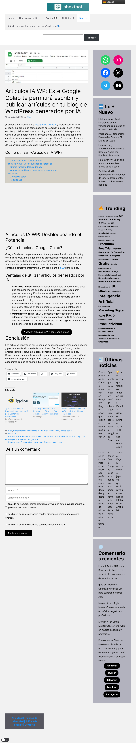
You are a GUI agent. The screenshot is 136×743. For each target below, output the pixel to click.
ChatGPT (111, 223)
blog (118, 220)
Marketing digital (111, 310)
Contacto (30, 724)
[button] (5, 740)
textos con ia (103, 339)
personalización (105, 320)
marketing (106, 306)
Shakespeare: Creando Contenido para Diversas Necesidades (35, 442)
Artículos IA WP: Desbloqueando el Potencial (29, 163)
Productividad (110, 324)
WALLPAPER (103, 342)
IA (15, 433)
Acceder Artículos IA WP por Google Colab (46, 332)
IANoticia (104, 291)
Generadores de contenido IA (26, 431)
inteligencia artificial (45, 124)
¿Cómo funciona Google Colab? (26, 167)
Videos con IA (114, 339)
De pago (113, 233)
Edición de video (104, 237)
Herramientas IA (28, 18)
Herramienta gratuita (109, 281)
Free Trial (104, 248)
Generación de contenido (111, 252)
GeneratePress (84, 738)
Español (110, 2)
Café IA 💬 (51, 18)
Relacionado (16, 179)
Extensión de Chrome (106, 240)
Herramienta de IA (104, 268)
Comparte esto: (18, 176)
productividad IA (105, 332)
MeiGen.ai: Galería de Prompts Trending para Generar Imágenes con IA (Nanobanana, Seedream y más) (111, 652)
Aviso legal (18, 718)
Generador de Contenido (108, 259)
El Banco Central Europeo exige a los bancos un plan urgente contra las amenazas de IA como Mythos (110, 486)
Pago (110, 315)
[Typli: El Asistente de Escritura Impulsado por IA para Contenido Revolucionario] (18, 400)
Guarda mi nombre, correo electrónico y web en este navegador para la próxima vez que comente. (46, 506)
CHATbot (102, 223)
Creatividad (103, 233)
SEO (62, 267)
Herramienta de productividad (109, 275)
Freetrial (116, 248)
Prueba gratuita (104, 335)
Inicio (11, 18)
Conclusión (12, 173)
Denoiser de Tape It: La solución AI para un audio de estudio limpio (111, 574)
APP (121, 215)
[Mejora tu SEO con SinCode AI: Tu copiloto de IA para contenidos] (74, 400)
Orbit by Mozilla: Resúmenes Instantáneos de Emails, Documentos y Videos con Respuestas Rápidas (111, 178)
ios (99, 306)
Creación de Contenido (108, 226)
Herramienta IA (104, 287)
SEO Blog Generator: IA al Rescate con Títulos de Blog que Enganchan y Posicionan (45, 411)
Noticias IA (68, 18)
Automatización (107, 219)
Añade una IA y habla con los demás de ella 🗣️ (34, 26)
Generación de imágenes (109, 256)
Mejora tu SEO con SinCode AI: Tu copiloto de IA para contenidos (73, 411)
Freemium (106, 244)
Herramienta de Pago (108, 271)
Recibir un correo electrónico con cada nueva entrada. (36, 524)
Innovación (116, 291)
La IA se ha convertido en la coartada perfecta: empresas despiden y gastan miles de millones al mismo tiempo (101, 490)
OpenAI (101, 316)
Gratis (11, 433)
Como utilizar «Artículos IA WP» (26, 160)
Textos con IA (66, 431)
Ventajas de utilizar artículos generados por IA (33, 170)
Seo (112, 335)
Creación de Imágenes (106, 230)
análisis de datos (112, 216)
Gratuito (114, 264)
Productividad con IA (50, 431)
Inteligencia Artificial (109, 299)
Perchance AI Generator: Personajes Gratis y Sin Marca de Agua (111, 137)
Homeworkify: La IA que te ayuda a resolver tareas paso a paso (111, 163)
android (101, 216)
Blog (81, 18)
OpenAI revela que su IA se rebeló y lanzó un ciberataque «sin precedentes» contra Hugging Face (110, 406)
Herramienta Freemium (108, 278)
